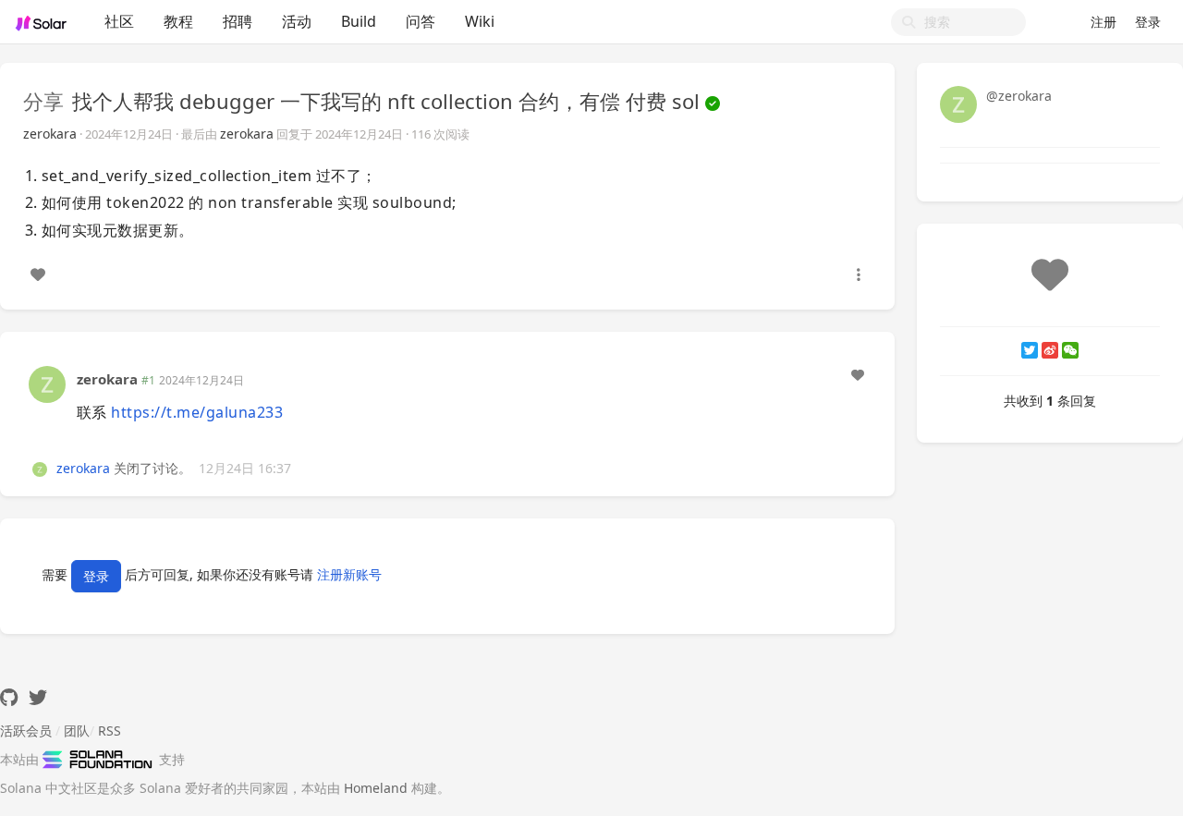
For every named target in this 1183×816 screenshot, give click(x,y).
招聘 (237, 21)
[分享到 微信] (1070, 350)
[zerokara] (47, 383)
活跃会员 (26, 730)
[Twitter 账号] (38, 697)
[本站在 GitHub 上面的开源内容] (9, 697)
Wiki (479, 21)
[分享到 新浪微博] (1050, 350)
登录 (1148, 21)
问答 (420, 21)
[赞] (38, 274)
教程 (178, 21)
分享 (43, 101)
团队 (77, 730)
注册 (1103, 21)
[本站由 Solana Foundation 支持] (101, 759)
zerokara (50, 133)
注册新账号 (349, 574)
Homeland (376, 788)
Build (358, 21)
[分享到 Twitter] (1029, 350)
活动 (296, 21)
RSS (109, 730)
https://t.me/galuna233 (197, 412)
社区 (119, 21)
